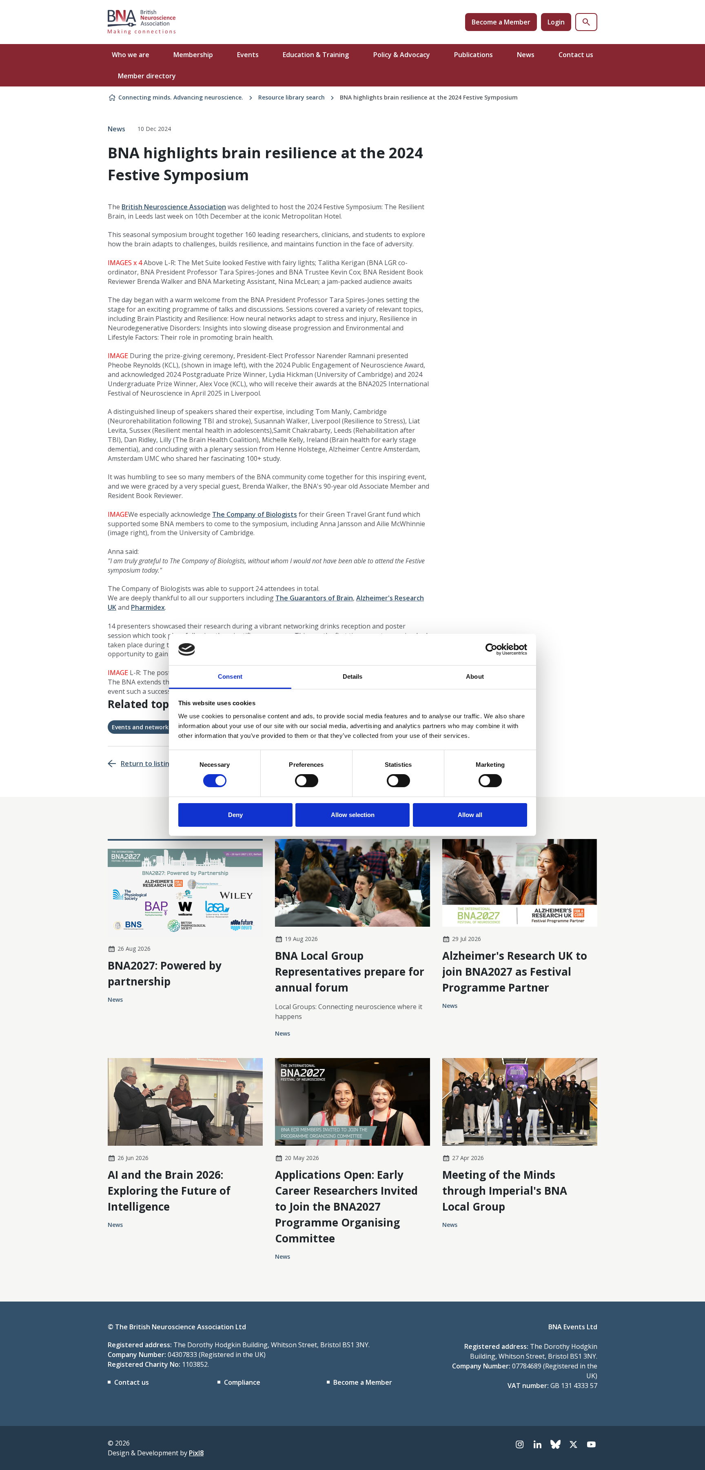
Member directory (147, 75)
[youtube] (591, 1444)
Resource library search (291, 97)
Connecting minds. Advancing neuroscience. (180, 97)
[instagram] (519, 1444)
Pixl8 (196, 1452)
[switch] (306, 780)
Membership (193, 54)
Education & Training (316, 54)
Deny (235, 814)
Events (248, 54)
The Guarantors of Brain (314, 597)
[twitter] (573, 1444)
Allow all (470, 814)
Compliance (242, 1382)
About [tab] (475, 676)
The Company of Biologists (254, 514)
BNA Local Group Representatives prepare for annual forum (349, 971)
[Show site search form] (586, 22)
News (525, 54)
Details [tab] (353, 676)
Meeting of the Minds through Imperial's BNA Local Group (504, 1190)
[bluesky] (555, 1444)
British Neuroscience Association (174, 206)
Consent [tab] (230, 676)
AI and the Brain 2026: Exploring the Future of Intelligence (169, 1190)
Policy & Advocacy (401, 54)
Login (556, 22)
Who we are (130, 54)
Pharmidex (148, 607)
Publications (473, 54)
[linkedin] (537, 1444)
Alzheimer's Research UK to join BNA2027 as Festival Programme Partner (514, 971)
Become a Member (501, 22)
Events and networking (144, 727)
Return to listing (147, 763)
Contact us (576, 54)
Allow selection (353, 814)
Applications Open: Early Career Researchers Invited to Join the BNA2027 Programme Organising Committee (346, 1206)
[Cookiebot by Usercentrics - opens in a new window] (491, 649)
